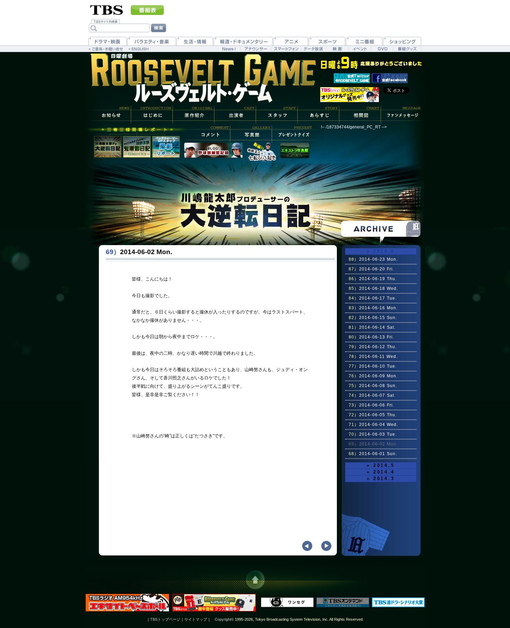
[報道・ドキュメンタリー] (243, 41)
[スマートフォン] (286, 49)
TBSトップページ (165, 619)
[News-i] (229, 49)
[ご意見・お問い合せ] (106, 48)
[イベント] (359, 49)
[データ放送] (313, 49)
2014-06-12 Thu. (373, 347)
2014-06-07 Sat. (372, 395)
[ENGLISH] (139, 48)
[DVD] (382, 49)
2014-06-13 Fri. (371, 337)
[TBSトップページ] (106, 9)
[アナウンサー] (255, 49)
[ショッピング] (402, 41)
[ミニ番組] (364, 41)
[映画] (337, 49)
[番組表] (147, 10)
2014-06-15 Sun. (373, 318)
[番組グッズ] (407, 49)
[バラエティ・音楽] (151, 41)
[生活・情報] (195, 41)
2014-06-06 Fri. (371, 405)
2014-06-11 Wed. (373, 356)
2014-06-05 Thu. (373, 415)
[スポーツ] (327, 41)
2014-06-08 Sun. (373, 386)
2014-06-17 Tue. (373, 298)
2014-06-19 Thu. (373, 279)
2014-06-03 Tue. (373, 434)
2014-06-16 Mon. (373, 308)
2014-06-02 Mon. (373, 444)
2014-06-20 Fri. (371, 269)
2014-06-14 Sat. (372, 327)
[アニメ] (290, 41)
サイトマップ (195, 619)
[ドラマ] (107, 41)
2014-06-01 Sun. (373, 454)
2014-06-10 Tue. (373, 366)
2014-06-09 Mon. (373, 376)
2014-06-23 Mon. (373, 259)
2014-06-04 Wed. (373, 424)
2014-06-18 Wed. (373, 288)
